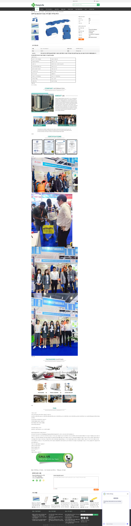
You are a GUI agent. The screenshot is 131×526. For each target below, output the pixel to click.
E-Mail (82, 520)
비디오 (41, 9)
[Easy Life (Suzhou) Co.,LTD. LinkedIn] (82, 518)
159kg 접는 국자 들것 (61, 470)
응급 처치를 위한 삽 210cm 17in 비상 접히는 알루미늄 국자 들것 (75, 504)
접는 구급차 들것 (36, 511)
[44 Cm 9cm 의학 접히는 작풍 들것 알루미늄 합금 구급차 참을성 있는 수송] (55, 499)
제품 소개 (35, 11)
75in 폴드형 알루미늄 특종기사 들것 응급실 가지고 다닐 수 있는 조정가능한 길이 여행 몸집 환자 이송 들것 (65, 505)
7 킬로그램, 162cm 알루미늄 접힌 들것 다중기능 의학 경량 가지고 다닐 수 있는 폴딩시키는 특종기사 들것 (94, 505)
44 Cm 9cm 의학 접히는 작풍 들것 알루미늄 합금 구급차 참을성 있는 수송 (55, 506)
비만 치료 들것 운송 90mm (50, 470)
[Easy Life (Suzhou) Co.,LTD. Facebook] (84, 518)
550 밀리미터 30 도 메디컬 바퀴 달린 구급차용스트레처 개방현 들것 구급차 (39, 520)
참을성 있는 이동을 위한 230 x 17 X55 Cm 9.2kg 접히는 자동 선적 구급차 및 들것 (56, 520)
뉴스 (86, 9)
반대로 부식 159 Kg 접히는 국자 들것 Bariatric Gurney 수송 (84, 504)
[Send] (127, 523)
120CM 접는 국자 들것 (38, 470)
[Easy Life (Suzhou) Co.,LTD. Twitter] (87, 518)
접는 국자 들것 (41, 11)
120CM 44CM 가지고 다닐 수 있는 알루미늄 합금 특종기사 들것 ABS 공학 (45, 507)
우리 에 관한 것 (49, 9)
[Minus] (127, 494)
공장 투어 (57, 9)
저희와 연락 (70, 9)
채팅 (81, 39)
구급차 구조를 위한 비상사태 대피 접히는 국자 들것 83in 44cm (72, 522)
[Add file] (104, 523)
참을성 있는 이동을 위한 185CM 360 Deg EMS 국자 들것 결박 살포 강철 (36, 504)
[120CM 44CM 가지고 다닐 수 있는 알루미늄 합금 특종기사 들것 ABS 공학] (46, 500)
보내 (95, 514)
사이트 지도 (91, 9)
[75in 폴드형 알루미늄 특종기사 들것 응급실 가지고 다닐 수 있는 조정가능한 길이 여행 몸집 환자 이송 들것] (65, 498)
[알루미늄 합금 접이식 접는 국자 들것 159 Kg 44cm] (35, 19)
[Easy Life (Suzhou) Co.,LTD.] (37, 4)
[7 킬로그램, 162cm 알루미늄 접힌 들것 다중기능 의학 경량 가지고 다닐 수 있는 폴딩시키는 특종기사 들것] (94, 498)
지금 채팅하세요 (78, 9)
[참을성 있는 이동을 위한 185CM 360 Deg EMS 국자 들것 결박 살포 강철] (36, 498)
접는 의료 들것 (52, 511)
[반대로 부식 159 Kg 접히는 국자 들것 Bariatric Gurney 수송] (84, 498)
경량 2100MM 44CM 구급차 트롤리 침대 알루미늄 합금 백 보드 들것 (72, 520)
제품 (37, 9)
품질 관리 (63, 9)
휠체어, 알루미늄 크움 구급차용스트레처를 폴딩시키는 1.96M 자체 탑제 (39, 515)
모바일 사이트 (84, 521)
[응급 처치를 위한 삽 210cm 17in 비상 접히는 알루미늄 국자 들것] (75, 498)
